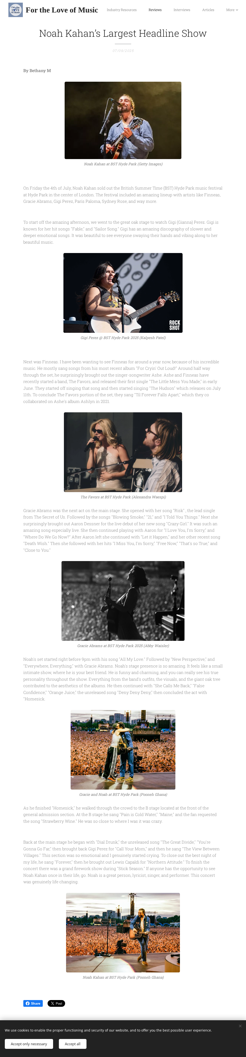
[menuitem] (124, 10)
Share (35, 1003)
